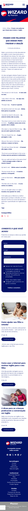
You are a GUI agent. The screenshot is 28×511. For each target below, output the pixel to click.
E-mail (6, 250)
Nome (5, 243)
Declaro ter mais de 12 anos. (14, 266)
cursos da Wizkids (18, 199)
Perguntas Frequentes (14, 494)
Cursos (14, 463)
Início (4, 28)
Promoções (14, 480)
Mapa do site (14, 496)
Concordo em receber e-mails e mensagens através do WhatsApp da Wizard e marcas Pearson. (15, 273)
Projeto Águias (14, 484)
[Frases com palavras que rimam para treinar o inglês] (8, 5)
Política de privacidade (14, 482)
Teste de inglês (14, 468)
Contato (14, 490)
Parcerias (14, 478)
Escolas (14, 465)
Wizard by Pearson (14, 475)
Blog (8, 28)
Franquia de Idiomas (14, 492)
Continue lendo (8, 339)
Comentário (7, 257)
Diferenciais (14, 467)
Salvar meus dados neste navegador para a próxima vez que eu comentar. (15, 281)
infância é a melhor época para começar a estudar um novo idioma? (13, 197)
